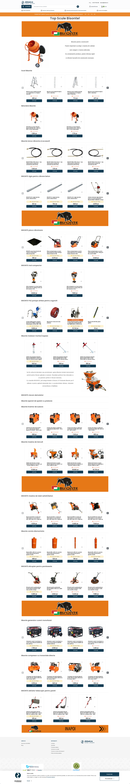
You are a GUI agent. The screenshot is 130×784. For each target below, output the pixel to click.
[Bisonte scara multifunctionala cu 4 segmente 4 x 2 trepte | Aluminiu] (34, 82)
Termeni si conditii (55, 749)
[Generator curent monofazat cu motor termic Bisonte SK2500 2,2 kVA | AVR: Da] (96, 632)
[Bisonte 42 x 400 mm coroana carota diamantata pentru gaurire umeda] (75, 543)
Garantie (53, 745)
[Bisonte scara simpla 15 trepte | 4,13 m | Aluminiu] (55, 82)
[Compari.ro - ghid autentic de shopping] (76, 765)
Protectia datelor (55, 747)
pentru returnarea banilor (80, 10)
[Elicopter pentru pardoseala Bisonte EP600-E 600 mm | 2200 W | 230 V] (55, 578)
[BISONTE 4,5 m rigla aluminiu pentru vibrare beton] (75, 188)
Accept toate (109, 774)
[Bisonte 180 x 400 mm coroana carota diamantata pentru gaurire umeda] (55, 543)
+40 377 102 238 (95, 2)
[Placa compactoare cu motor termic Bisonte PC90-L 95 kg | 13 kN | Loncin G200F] (96, 242)
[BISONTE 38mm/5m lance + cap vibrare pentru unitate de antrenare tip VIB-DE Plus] (75, 153)
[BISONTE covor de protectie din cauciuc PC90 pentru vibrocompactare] (34, 242)
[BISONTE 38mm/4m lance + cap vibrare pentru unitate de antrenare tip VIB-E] (96, 153)
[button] (108, 88)
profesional (51, 10)
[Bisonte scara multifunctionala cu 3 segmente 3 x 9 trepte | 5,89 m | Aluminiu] (75, 82)
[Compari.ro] (76, 770)
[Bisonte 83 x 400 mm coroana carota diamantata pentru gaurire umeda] (96, 543)
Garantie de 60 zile (70, 10)
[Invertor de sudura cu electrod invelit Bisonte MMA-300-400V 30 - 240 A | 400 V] (75, 418)
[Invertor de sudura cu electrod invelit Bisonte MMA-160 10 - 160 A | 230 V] (55, 418)
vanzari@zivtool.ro (104, 2)
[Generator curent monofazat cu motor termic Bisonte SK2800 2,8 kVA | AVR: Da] (75, 632)
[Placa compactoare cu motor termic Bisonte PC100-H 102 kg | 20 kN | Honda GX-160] (55, 242)
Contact (53, 743)
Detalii (28, 780)
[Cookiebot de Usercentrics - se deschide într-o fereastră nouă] (18, 781)
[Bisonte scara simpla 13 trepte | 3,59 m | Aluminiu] (96, 82)
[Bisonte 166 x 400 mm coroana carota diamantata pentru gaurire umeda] (34, 543)
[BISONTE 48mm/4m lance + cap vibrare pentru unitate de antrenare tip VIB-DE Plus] (55, 153)
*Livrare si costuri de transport (57, 751)
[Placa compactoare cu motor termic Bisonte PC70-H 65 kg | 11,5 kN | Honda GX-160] (75, 242)
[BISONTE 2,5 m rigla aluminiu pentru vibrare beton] (34, 188)
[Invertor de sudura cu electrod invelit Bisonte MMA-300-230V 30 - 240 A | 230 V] (96, 418)
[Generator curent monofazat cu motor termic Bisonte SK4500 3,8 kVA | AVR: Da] (34, 632)
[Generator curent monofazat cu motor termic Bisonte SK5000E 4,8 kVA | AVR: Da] (55, 632)
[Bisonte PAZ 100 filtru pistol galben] (96, 312)
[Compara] (41, 86)
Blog (90, 2)
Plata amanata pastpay (56, 753)
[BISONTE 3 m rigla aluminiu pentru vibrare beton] (55, 188)
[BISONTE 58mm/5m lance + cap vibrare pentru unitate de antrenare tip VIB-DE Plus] (34, 153)
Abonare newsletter (25, 743)
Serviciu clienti (46, 10)
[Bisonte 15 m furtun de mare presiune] (55, 312)
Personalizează (108, 778)
